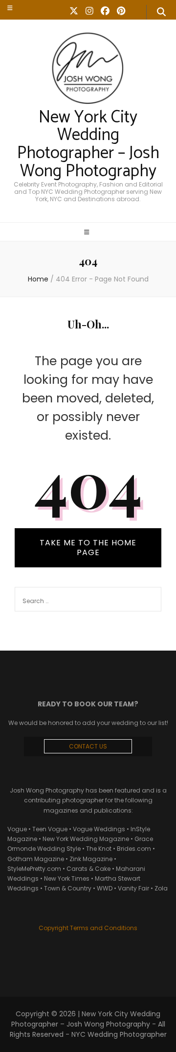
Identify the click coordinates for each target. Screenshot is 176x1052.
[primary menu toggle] (88, 232)
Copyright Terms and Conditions (88, 928)
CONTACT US (88, 746)
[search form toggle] (161, 12)
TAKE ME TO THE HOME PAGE (88, 547)
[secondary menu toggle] (10, 8)
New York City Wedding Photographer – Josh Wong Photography (88, 144)
